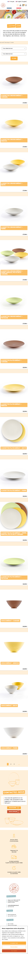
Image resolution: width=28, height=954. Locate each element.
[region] (14, 940)
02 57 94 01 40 (11, 906)
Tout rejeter (14, 951)
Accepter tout (14, 943)
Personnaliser (14, 947)
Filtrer (14, 58)
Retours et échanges (12, 925)
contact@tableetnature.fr (13, 905)
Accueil (2, 42)
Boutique (7, 42)
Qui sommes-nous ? (12, 916)
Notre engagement (12, 914)
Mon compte (10, 923)
